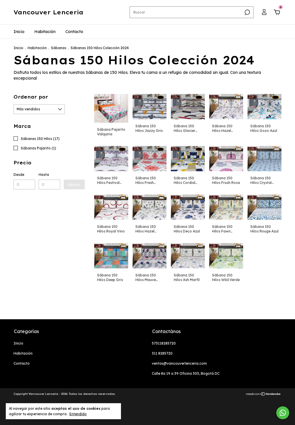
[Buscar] (246, 12)
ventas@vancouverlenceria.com (179, 363)
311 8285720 (162, 353)
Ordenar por (31, 97)
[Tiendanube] (263, 394)
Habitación (45, 31)
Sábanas (58, 48)
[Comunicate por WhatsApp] (282, 412)
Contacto (74, 31)
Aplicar (74, 184)
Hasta (44, 174)
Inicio (19, 31)
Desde (19, 174)
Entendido (78, 414)
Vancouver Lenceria (48, 12)
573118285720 (164, 343)
